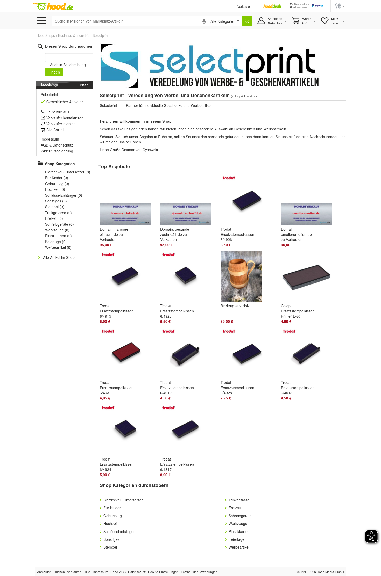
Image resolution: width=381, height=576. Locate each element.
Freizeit (235, 507)
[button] (339, 5)
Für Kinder (112, 507)
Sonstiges (111, 539)
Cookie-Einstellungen (163, 572)
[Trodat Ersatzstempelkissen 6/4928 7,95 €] (248, 354)
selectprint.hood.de (244, 96)
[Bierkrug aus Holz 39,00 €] (248, 277)
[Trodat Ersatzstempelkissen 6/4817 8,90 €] (187, 430)
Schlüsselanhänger (119, 531)
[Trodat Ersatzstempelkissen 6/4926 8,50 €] (248, 201)
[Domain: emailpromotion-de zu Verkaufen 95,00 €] (308, 201)
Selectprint (101, 35)
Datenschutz (63, 145)
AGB (44, 145)
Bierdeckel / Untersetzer (123, 499)
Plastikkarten (239, 531)
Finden (54, 72)
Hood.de (52, 6)
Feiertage (236, 539)
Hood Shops (46, 35)
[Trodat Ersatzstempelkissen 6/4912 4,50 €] (187, 354)
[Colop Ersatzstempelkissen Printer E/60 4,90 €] (308, 277)
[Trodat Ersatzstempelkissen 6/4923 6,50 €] (187, 277)
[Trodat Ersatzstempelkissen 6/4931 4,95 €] (127, 354)
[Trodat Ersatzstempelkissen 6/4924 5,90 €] (127, 430)
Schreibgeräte (240, 515)
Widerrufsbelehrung (57, 151)
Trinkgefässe (239, 499)
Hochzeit (110, 523)
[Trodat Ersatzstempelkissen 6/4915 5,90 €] (127, 277)
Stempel (110, 547)
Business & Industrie (73, 35)
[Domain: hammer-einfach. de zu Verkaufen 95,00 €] (127, 201)
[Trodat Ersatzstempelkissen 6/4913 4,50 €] (308, 354)
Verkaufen (244, 6)
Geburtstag (112, 515)
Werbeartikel (239, 547)
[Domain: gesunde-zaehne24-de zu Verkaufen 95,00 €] (187, 201)
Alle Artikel (55, 129)
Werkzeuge (238, 523)
